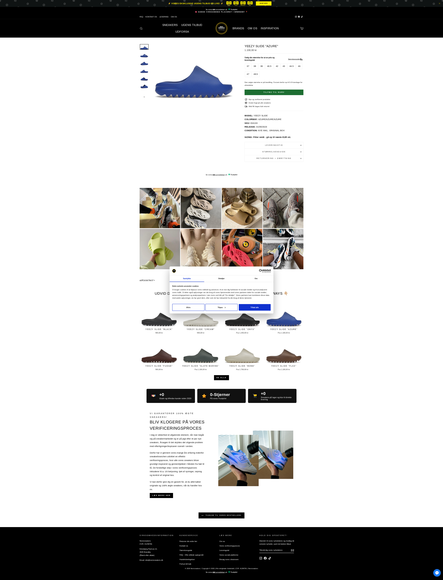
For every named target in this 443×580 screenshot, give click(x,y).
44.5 (291, 66)
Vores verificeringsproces (229, 546)
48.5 (256, 74)
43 (284, 66)
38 (255, 66)
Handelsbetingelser (187, 559)
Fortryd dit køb (185, 564)
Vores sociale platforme (228, 555)
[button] (437, 573)
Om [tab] (256, 278)
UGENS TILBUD (191, 25)
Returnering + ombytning (274, 158)
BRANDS (238, 28)
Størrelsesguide (274, 152)
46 (299, 66)
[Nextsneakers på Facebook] (265, 558)
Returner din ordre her (188, 541)
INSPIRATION (270, 28)
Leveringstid (274, 145)
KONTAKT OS (151, 17)
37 (248, 66)
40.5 (269, 66)
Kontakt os (184, 546)
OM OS (174, 17)
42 (277, 66)
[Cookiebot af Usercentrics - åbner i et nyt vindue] (261, 271)
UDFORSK (182, 31)
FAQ (141, 17)
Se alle (221, 377)
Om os (222, 541)
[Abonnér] (292, 550)
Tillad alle (255, 307)
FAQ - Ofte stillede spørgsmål (191, 555)
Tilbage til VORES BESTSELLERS (223, 515)
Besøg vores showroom (229, 559)
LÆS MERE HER (161, 495)
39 (261, 66)
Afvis (188, 307)
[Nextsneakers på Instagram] (260, 558)
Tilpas (220, 307)
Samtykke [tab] (187, 278)
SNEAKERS (170, 25)
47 (248, 74)
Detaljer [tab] (221, 278)
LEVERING (164, 17)
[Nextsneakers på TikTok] (269, 558)
